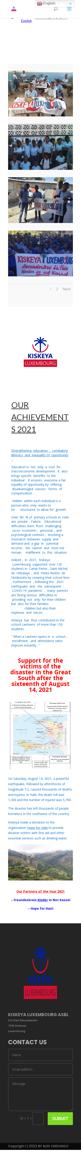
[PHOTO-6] (40, 222)
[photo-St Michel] (40, 275)
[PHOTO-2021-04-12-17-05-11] (40, 168)
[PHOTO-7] (40, 115)
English (48, 3)
